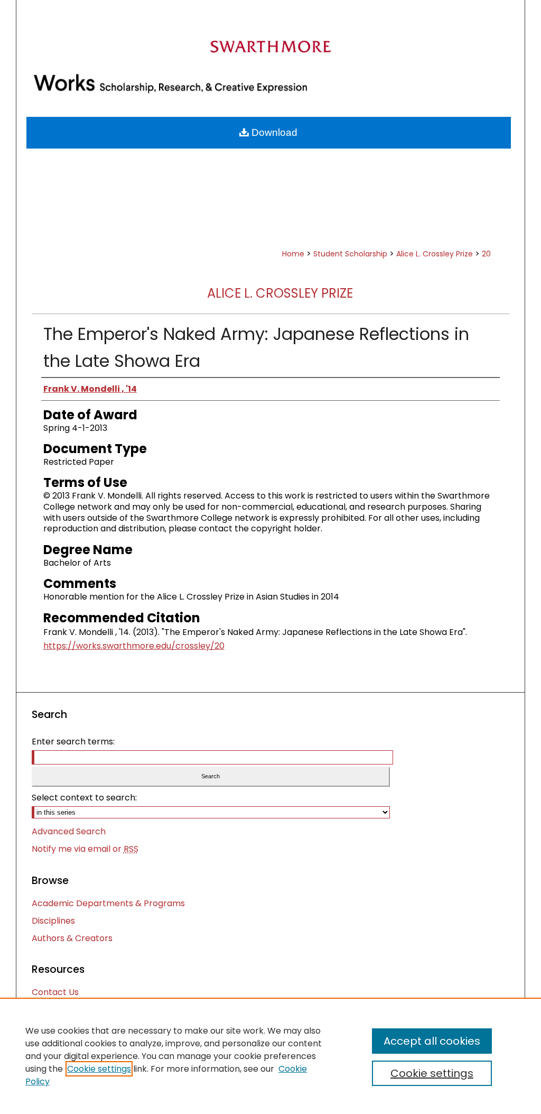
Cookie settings (99, 1069)
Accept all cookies (432, 1041)
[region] (270, 1056)
